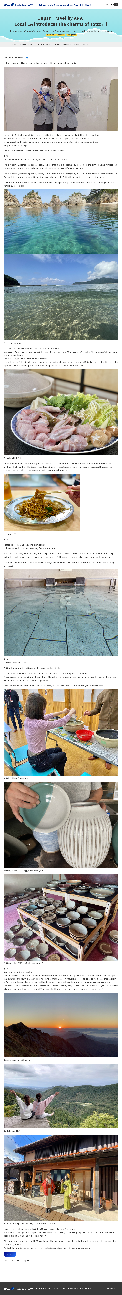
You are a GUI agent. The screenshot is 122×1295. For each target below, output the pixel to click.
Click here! (10, 1254)
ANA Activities (59, 31)
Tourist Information (103, 31)
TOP (5, 44)
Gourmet (69, 31)
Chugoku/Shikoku (33, 31)
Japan (22, 31)
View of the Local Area (83, 31)
